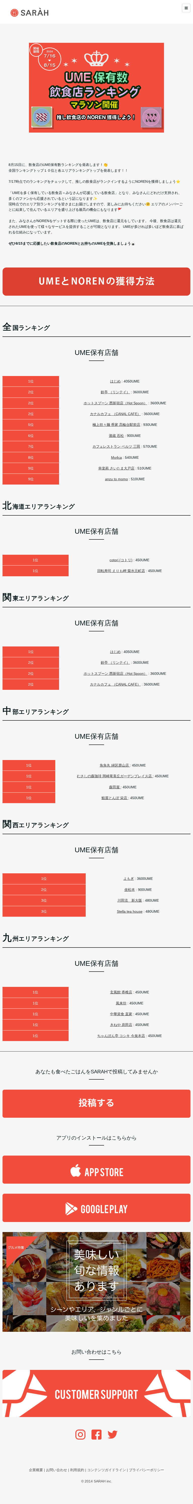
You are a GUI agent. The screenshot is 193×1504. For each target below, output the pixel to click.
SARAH (100, 1481)
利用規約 (77, 1470)
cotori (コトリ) (121, 560)
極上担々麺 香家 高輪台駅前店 (116, 425)
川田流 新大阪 (129, 900)
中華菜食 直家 (121, 1014)
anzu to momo (116, 479)
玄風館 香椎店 (121, 992)
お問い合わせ (56, 1470)
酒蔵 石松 (116, 436)
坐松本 (129, 890)
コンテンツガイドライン (106, 1470)
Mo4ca (116, 457)
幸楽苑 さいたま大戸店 (116, 468)
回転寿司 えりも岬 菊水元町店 (121, 571)
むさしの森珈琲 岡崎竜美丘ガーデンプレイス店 (115, 776)
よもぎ (128, 879)
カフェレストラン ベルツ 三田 (116, 446)
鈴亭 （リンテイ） (115, 392)
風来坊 (121, 1003)
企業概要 (36, 1470)
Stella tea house (129, 911)
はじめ (115, 381)
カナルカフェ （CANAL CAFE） (115, 414)
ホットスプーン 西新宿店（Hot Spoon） (115, 403)
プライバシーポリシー (146, 1470)
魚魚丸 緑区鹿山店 (115, 765)
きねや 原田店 (121, 1025)
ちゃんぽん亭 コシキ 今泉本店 (121, 1036)
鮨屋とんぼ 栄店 (115, 798)
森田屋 (115, 787)
